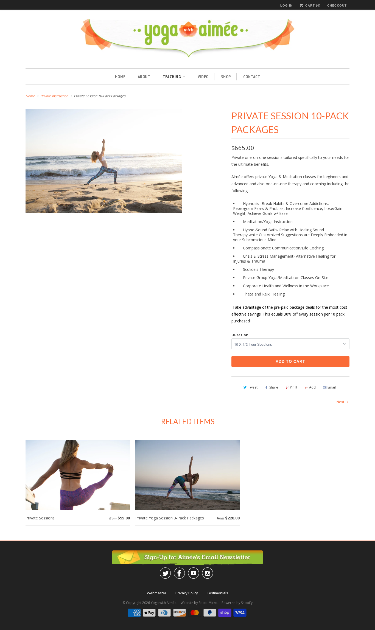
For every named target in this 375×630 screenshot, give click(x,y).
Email (332, 387)
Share (273, 387)
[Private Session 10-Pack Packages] (104, 161)
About (144, 76)
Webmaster (156, 592)
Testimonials (217, 592)
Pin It (293, 387)
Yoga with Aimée (164, 602)
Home (120, 76)
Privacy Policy (186, 592)
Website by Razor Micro (199, 602)
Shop (226, 76)
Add (312, 387)
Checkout (337, 5)
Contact (251, 76)
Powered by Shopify (237, 602)
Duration (239, 334)
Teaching (172, 76)
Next (341, 401)
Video (203, 76)
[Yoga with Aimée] (187, 41)
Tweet (253, 387)
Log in (286, 5)
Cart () (312, 5)
